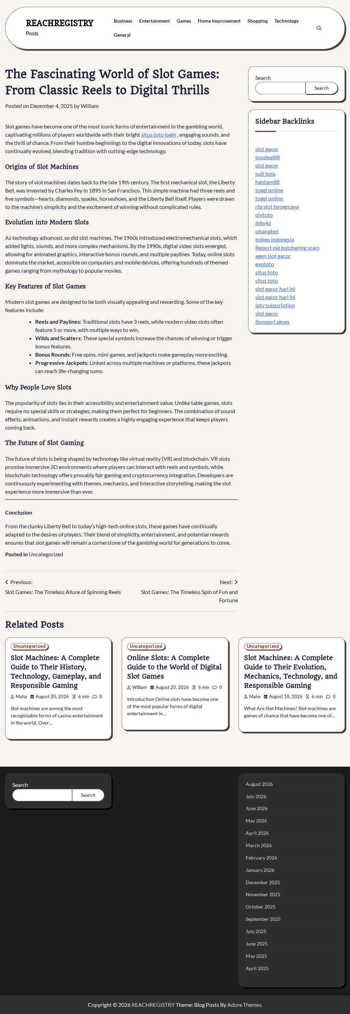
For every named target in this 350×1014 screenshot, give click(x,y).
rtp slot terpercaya (277, 206)
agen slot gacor (273, 255)
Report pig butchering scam (287, 247)
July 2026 (256, 796)
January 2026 (260, 870)
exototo (264, 264)
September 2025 (263, 919)
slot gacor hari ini (275, 288)
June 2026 (257, 808)
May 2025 (256, 956)
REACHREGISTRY (59, 23)
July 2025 (256, 931)
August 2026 (259, 784)
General (122, 35)
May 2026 (256, 821)
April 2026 (257, 833)
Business (123, 21)
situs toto (266, 272)
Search (263, 77)
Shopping (257, 21)
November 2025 (263, 894)
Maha (21, 696)
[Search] (319, 28)
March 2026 (259, 845)
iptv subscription (275, 305)
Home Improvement (219, 21)
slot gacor (266, 149)
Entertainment (154, 21)
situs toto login (158, 134)
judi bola (265, 173)
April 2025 (257, 968)
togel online (269, 190)
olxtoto (264, 214)
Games (184, 21)
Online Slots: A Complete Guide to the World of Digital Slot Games (174, 667)
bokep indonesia (274, 239)
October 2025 (260, 907)
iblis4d (263, 223)
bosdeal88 (267, 157)
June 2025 (257, 944)
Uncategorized (46, 554)
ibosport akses (272, 321)
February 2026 (261, 858)
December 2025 (263, 882)
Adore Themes (244, 1004)
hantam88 (267, 181)
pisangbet (267, 231)
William (90, 105)
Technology (286, 21)
